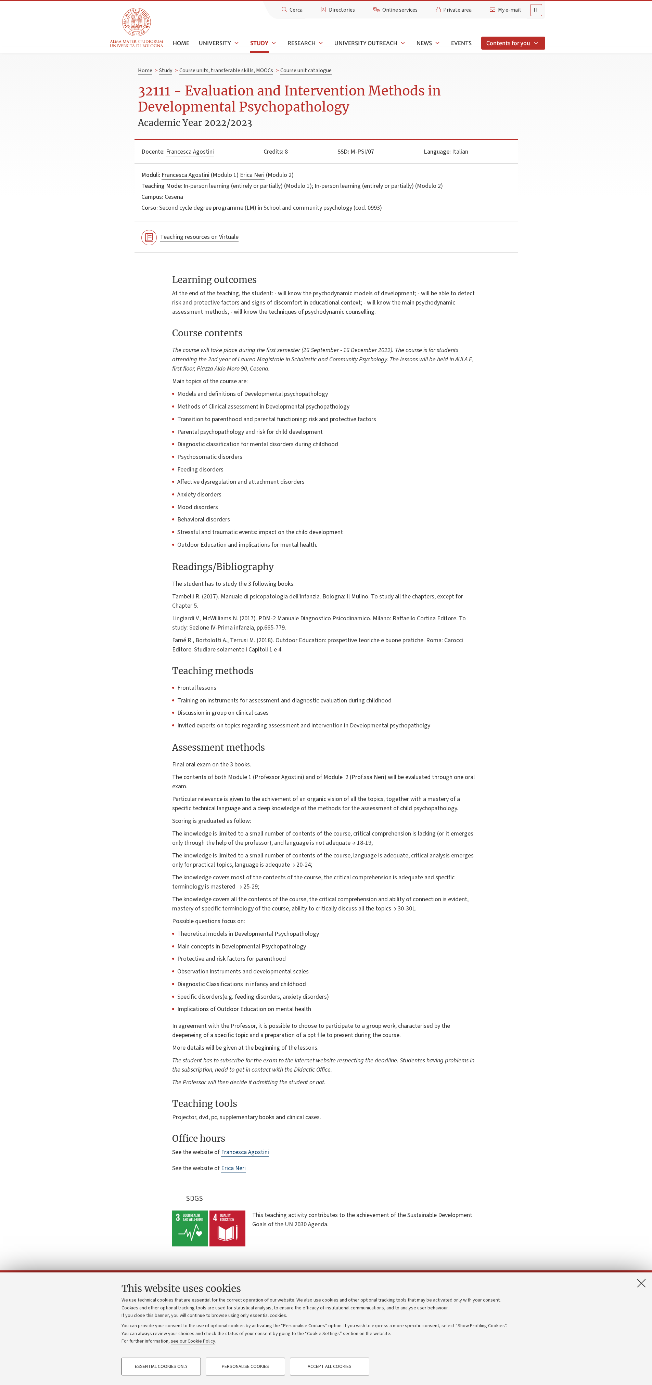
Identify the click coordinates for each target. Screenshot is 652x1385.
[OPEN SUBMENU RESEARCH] (320, 43)
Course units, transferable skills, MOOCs (226, 70)
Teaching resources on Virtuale (199, 237)
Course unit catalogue (306, 70)
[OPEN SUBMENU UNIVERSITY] (236, 43)
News (424, 43)
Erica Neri (252, 175)
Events (461, 43)
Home (181, 43)
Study (259, 43)
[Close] (641, 1283)
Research (301, 43)
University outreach (365, 43)
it (536, 10)
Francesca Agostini (190, 151)
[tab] (536, 10)
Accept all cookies (329, 1366)
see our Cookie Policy (193, 1341)
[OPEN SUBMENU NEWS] (437, 43)
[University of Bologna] (137, 28)
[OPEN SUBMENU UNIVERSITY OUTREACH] (402, 43)
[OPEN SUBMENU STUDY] (273, 43)
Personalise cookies (245, 1366)
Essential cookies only (161, 1366)
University (215, 43)
